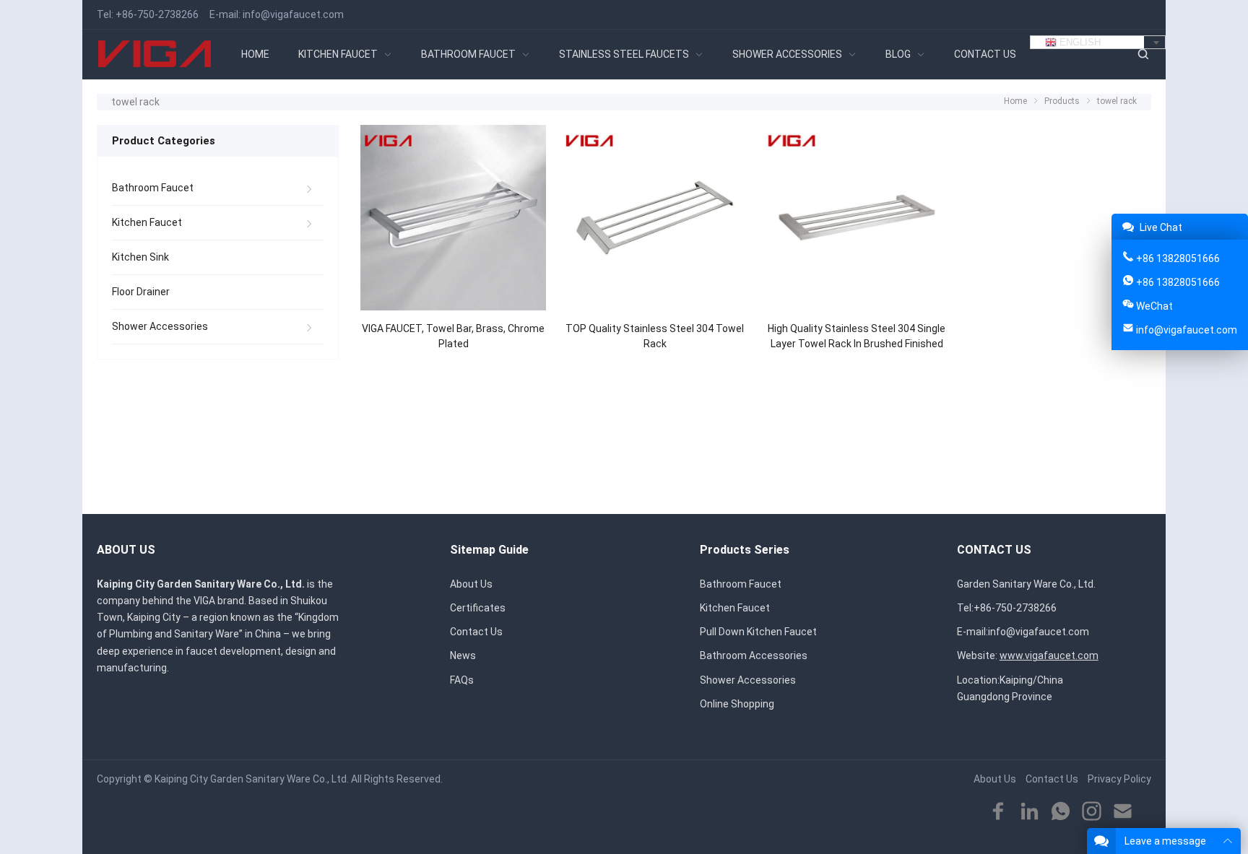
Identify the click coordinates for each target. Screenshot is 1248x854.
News (463, 655)
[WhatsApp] (1060, 811)
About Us (471, 584)
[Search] (1142, 54)
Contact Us (476, 631)
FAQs (462, 680)
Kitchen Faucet (147, 222)
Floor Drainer (141, 291)
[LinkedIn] (1029, 811)
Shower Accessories (160, 326)
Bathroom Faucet (153, 187)
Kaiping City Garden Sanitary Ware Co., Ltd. (252, 779)
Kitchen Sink (140, 257)
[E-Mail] (1123, 811)
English (1079, 42)
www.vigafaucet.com (1049, 655)
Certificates (478, 608)
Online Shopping (737, 704)
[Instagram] (1092, 811)
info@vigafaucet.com (293, 14)
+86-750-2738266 (157, 14)
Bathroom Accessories (753, 655)
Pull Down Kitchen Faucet (758, 631)
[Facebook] (998, 811)
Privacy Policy (1119, 779)
